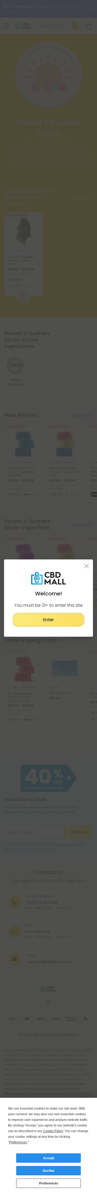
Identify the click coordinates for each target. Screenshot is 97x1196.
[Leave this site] (86, 565)
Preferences (48, 1183)
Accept (48, 1158)
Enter (48, 619)
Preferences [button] (18, 1142)
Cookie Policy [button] (53, 1131)
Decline (48, 1171)
